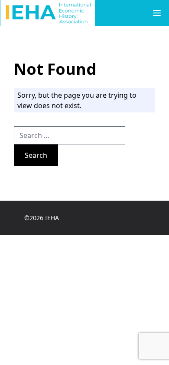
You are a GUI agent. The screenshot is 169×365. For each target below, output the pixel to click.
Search (36, 155)
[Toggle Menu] (157, 13)
